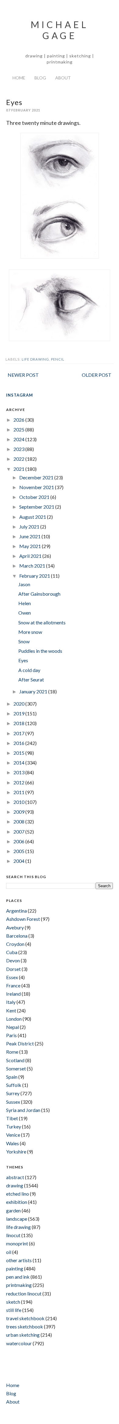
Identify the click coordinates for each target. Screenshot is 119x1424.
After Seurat (31, 679)
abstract (15, 1177)
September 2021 (37, 507)
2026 (19, 420)
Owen (24, 613)
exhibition (16, 1202)
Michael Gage (59, 30)
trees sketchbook (24, 1326)
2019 (19, 713)
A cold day (29, 670)
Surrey (13, 1093)
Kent (11, 1010)
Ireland (13, 994)
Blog (40, 77)
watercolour (19, 1343)
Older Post (96, 375)
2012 (19, 782)
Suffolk (13, 1085)
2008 (19, 821)
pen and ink (18, 1277)
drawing (14, 1185)
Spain (11, 1077)
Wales (12, 1143)
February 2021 (35, 576)
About (63, 77)
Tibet (12, 1118)
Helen (24, 603)
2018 (19, 723)
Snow (24, 641)
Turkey (13, 1126)
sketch (13, 1302)
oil (8, 1252)
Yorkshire (16, 1151)
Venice (13, 1135)
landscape (16, 1219)
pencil (57, 359)
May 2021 (30, 546)
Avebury (15, 927)
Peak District (20, 1043)
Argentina (16, 911)
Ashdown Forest (23, 919)
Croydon (15, 944)
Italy (11, 1002)
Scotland (15, 1060)
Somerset (16, 1068)
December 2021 (36, 477)
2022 (19, 459)
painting (14, 1268)
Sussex (13, 1102)
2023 (19, 449)
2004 (19, 861)
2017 (19, 733)
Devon (13, 960)
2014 (19, 762)
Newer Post (23, 375)
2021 (19, 469)
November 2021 (37, 487)
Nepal (12, 1027)
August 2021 (33, 517)
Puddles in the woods (40, 651)
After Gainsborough (39, 594)
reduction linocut (23, 1293)
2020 (19, 704)
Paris (11, 1035)
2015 (19, 753)
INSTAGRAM (19, 395)
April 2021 (30, 556)
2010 (19, 802)
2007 (19, 831)
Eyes (23, 660)
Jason (24, 584)
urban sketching (23, 1335)
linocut (13, 1235)
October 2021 (34, 497)
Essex (12, 977)
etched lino (17, 1194)
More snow (30, 632)
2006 (19, 841)
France (13, 985)
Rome (12, 1052)
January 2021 (33, 691)
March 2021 (32, 566)
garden (13, 1210)
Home (19, 77)
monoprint (17, 1243)
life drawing (35, 359)
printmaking (19, 1285)
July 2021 (29, 526)
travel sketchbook (25, 1318)
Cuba (11, 952)
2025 (19, 429)
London (14, 1019)
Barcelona (16, 936)
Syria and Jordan (23, 1110)
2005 (19, 851)
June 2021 (30, 536)
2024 (19, 439)
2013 (19, 772)
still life (13, 1310)
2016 (19, 743)
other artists (19, 1260)
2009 (19, 812)
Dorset (13, 969)
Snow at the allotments (42, 622)
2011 (19, 792)
